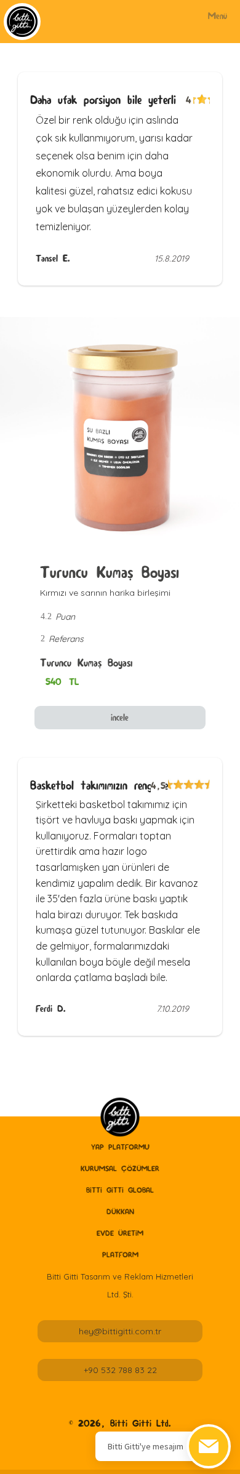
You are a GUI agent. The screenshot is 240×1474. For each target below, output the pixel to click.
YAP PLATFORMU (120, 1147)
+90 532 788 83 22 (120, 1370)
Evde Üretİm (120, 1233)
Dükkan (120, 1212)
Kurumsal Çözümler (120, 1168)
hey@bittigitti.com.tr (120, 1331)
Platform (120, 1255)
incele (120, 717)
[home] (120, 1117)
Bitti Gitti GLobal (120, 1190)
